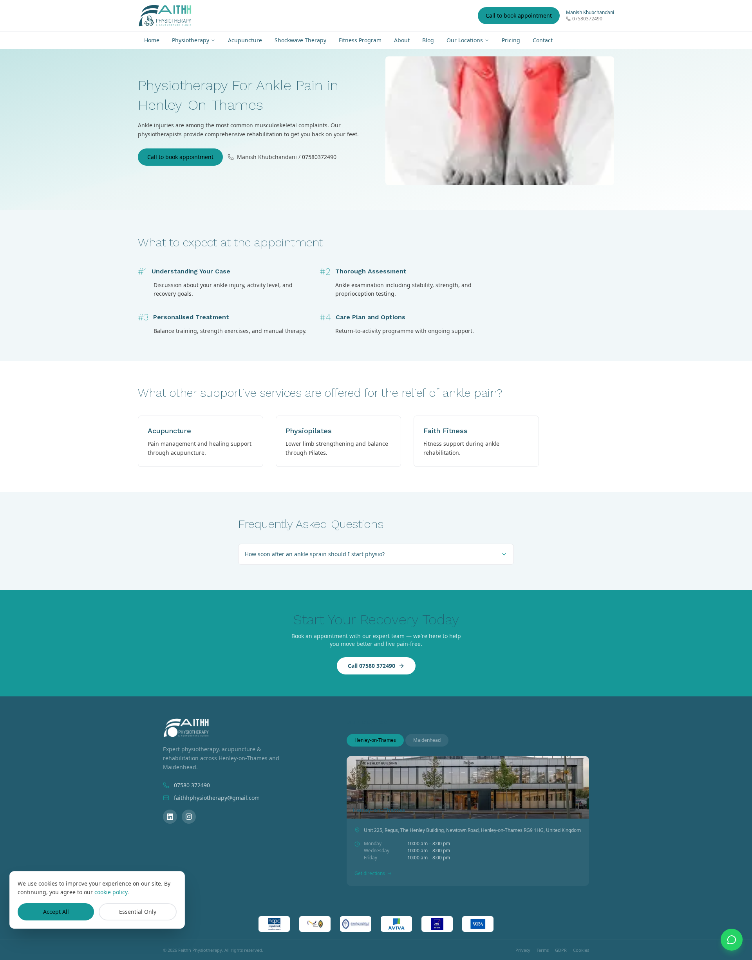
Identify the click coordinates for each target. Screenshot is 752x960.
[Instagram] (189, 817)
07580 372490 (192, 785)
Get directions (369, 873)
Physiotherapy (190, 40)
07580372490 (587, 19)
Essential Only (137, 911)
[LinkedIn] (170, 817)
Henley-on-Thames (375, 740)
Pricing (511, 40)
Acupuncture (245, 40)
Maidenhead (427, 740)
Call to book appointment (519, 15)
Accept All (56, 911)
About (402, 40)
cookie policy (110, 892)
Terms (543, 950)
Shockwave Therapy (300, 40)
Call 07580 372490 (371, 665)
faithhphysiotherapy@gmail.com (217, 797)
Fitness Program (360, 40)
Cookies (581, 950)
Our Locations (464, 40)
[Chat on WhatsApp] (732, 940)
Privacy (522, 950)
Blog (428, 40)
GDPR (561, 950)
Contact (543, 40)
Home (151, 40)
